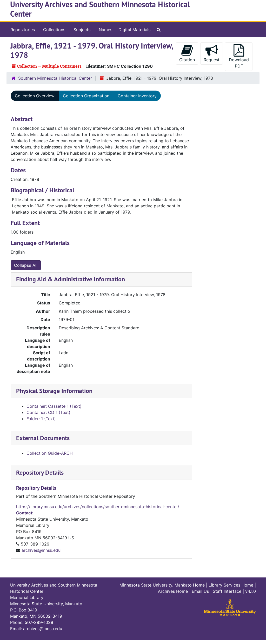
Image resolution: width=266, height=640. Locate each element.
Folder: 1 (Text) (41, 418)
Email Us (200, 591)
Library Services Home (231, 585)
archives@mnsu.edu (41, 550)
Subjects (82, 29)
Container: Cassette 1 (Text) (54, 406)
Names (105, 29)
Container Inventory (137, 95)
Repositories (22, 29)
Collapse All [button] (25, 265)
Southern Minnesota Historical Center (55, 78)
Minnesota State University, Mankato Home (162, 585)
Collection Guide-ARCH (49, 453)
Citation (187, 59)
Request (212, 59)
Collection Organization (86, 95)
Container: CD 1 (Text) (48, 412)
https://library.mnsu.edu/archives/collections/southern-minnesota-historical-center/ (97, 506)
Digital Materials (134, 29)
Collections (54, 29)
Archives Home (173, 591)
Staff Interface (227, 591)
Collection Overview (35, 95)
